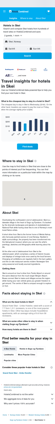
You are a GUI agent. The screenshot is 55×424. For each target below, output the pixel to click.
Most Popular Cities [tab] (26, 354)
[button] (4, 11)
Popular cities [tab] (10, 360)
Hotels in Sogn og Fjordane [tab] (32, 348)
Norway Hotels (15, 415)
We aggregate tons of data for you (19, 398)
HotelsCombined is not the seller (18, 394)
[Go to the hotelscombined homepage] (19, 11)
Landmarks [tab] (9, 354)
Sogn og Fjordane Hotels (18, 420)
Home (5, 415)
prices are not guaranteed (13, 387)
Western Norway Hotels (37, 415)
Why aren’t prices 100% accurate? (19, 403)
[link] (27, 147)
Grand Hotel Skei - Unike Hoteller (17, 373)
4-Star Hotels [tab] (9, 348)
